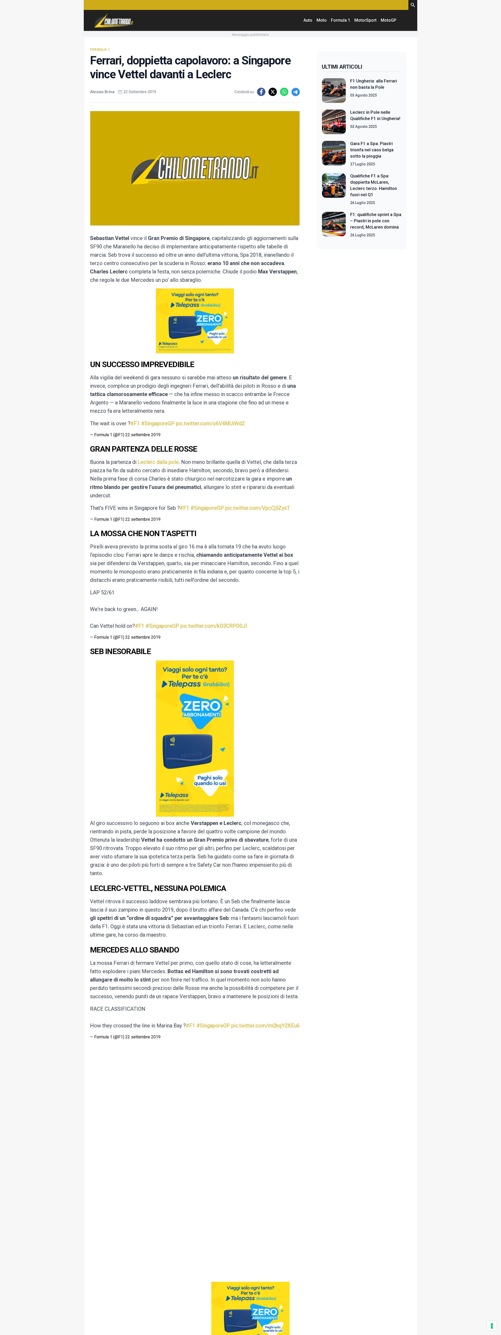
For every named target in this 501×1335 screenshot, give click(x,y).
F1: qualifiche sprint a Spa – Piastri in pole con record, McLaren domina (375, 221)
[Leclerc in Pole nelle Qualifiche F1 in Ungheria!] (334, 121)
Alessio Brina (102, 91)
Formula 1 (340, 20)
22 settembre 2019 (142, 434)
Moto (322, 20)
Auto (307, 20)
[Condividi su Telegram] (295, 92)
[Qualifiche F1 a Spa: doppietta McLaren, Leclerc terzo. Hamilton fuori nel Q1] (334, 189)
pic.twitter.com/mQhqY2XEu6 (265, 1025)
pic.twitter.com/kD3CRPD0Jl (213, 626)
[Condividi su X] (273, 92)
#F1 (135, 423)
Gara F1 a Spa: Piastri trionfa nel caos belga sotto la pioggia (371, 150)
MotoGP (388, 20)
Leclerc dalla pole (158, 462)
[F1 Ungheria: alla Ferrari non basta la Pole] (334, 90)
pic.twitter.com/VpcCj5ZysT (257, 508)
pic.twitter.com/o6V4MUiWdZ (210, 423)
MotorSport (365, 20)
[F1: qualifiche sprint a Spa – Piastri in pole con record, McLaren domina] (334, 225)
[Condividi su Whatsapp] (284, 92)
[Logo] (113, 20)
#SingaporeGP (158, 423)
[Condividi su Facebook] (261, 92)
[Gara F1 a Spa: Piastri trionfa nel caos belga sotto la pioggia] (334, 154)
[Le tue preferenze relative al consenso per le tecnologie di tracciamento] (492, 1326)
